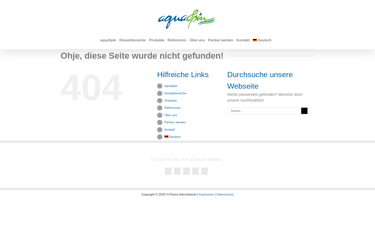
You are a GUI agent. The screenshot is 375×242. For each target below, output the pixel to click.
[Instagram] (186, 171)
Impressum (206, 194)
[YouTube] (168, 171)
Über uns (170, 115)
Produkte (170, 100)
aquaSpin (171, 86)
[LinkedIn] (195, 171)
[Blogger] (204, 171)
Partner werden (175, 122)
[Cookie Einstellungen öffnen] (9, 236)
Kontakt (169, 129)
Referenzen (172, 107)
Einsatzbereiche (175, 93)
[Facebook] (177, 171)
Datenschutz (225, 194)
